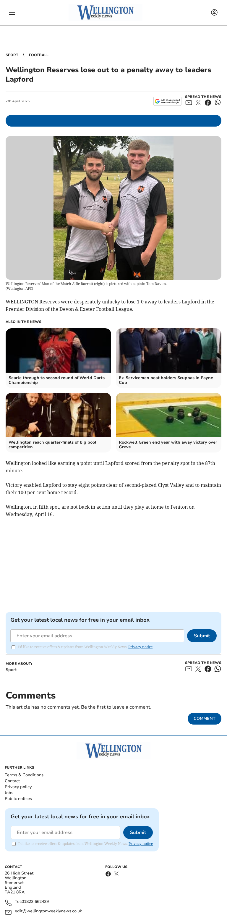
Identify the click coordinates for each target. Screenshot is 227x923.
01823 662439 (35, 901)
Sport (12, 55)
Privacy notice (140, 647)
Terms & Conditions (24, 775)
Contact (12, 781)
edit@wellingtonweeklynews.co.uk (48, 911)
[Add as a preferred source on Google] (167, 101)
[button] (12, 13)
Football (38, 55)
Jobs (9, 793)
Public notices (18, 798)
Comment (204, 718)
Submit (202, 636)
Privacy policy (18, 787)
